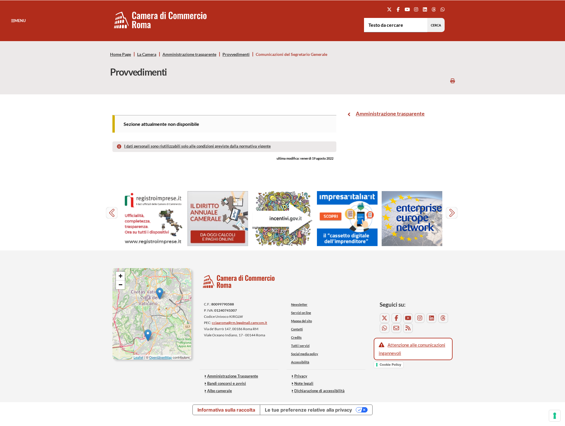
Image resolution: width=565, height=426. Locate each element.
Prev (112, 213)
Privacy (300, 376)
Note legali (303, 383)
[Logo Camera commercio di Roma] (239, 283)
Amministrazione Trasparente (232, 376)
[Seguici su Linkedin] (425, 9)
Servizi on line (301, 313)
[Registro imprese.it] (153, 218)
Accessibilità (300, 362)
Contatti (297, 329)
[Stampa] (452, 80)
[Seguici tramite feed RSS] (408, 328)
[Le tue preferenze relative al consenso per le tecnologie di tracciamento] (554, 415)
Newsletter (299, 304)
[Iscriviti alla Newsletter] (396, 328)
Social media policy (304, 354)
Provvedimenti (236, 54)
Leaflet (138, 357)
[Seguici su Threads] (434, 9)
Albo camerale (219, 390)
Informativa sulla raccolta (226, 410)
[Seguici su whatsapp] (443, 9)
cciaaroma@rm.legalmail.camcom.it (239, 322)
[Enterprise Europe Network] (412, 218)
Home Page (120, 54)
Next (452, 213)
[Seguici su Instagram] (416, 9)
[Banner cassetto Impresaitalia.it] (347, 218)
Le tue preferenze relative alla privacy (308, 410)
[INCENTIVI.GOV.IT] (282, 218)
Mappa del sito (301, 321)
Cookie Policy (390, 364)
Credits (296, 337)
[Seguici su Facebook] (398, 9)
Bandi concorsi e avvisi (226, 383)
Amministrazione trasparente (189, 54)
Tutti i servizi (300, 346)
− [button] (120, 284)
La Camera (146, 54)
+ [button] (120, 276)
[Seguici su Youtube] (407, 9)
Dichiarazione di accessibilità (319, 390)
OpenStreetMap (160, 357)
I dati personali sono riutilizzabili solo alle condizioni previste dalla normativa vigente (197, 146)
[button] (18, 20)
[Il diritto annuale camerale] (217, 218)
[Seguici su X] (389, 9)
